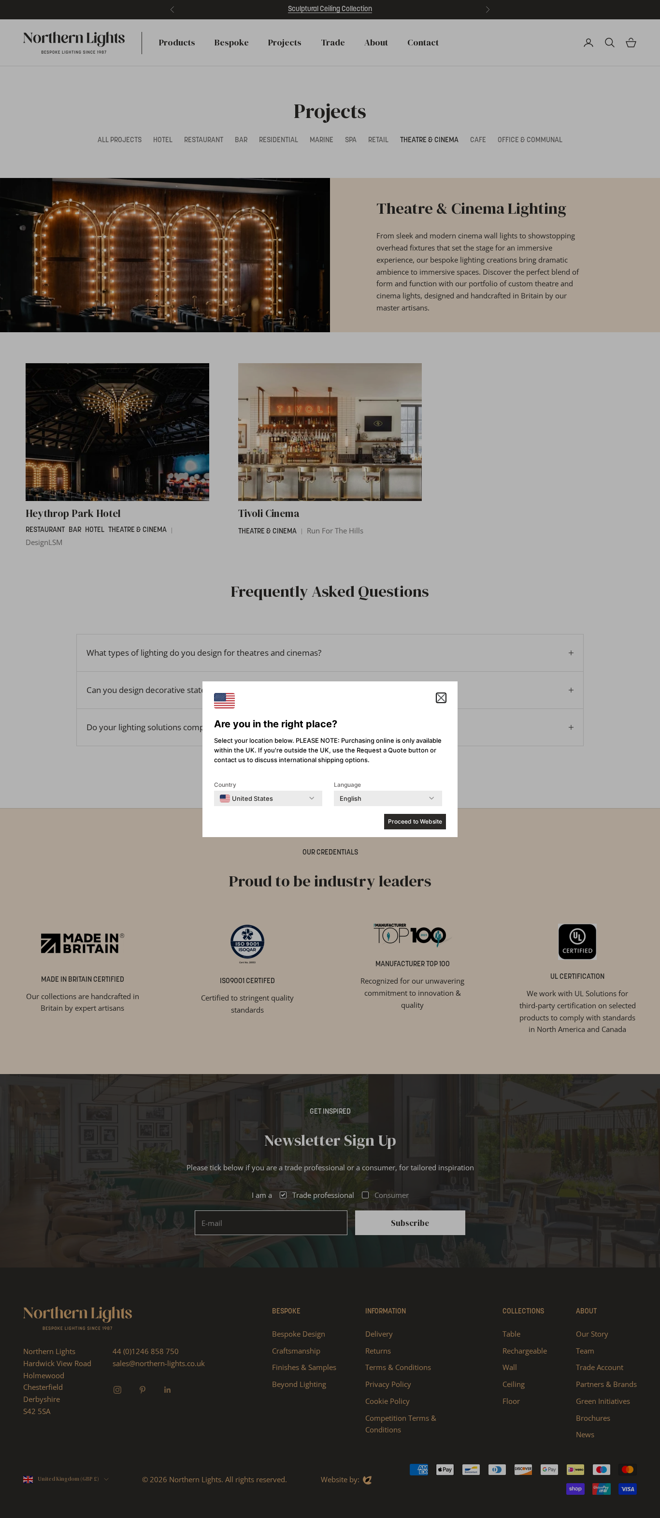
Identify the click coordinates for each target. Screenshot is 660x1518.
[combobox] (246, 798)
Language (347, 784)
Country (225, 784)
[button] (441, 698)
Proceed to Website (415, 821)
